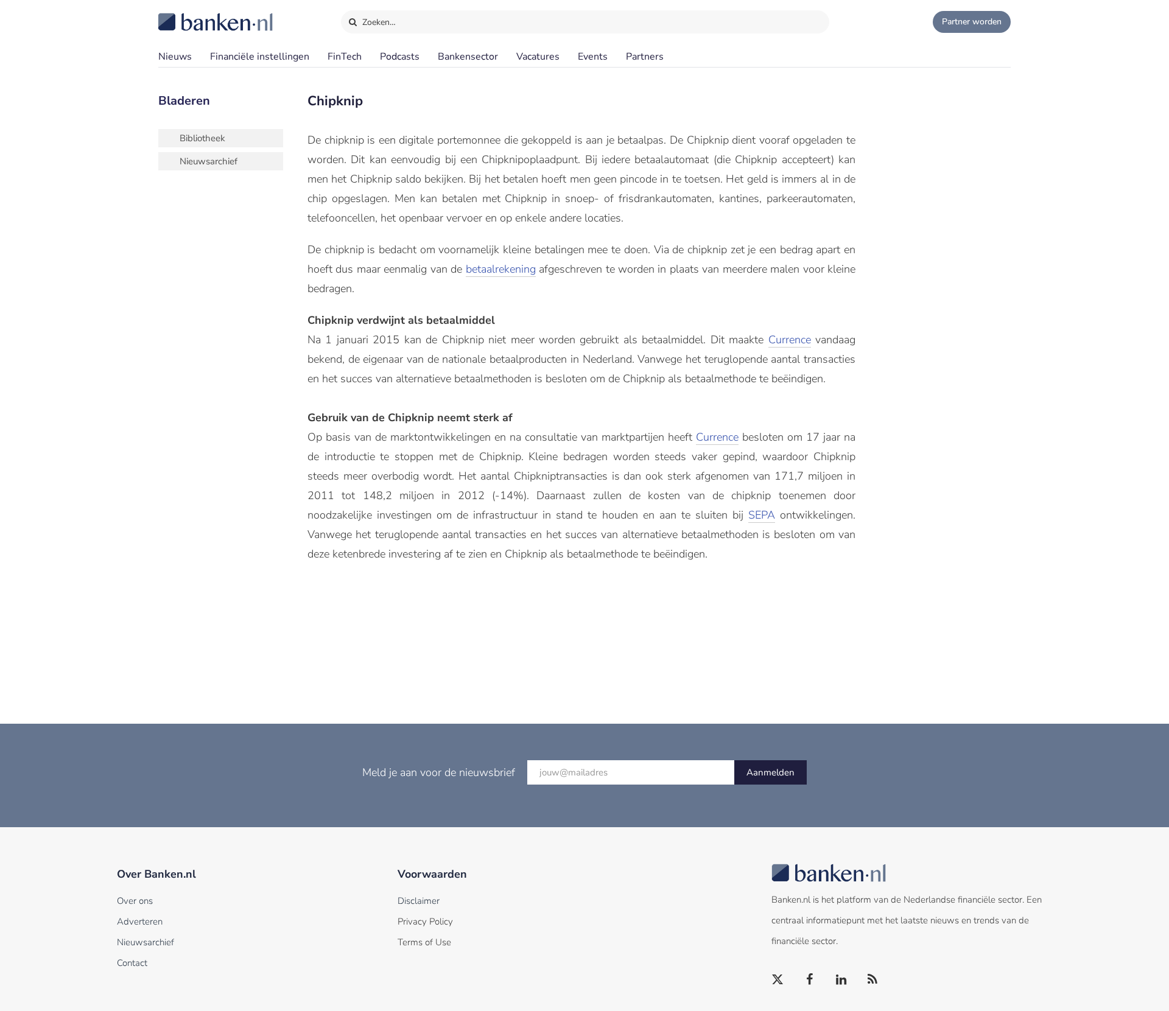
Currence (789, 339)
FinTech (345, 56)
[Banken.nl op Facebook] (809, 980)
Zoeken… (378, 22)
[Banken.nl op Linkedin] (841, 980)
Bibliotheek (202, 138)
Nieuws (175, 56)
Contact (132, 963)
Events (593, 56)
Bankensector (468, 56)
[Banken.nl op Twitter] (778, 980)
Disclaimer (419, 901)
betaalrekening (501, 269)
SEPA (761, 515)
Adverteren (140, 921)
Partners (645, 56)
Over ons (135, 901)
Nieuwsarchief (208, 161)
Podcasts (400, 56)
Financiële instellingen (259, 56)
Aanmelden (770, 772)
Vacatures (538, 56)
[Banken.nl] (185, 14)
